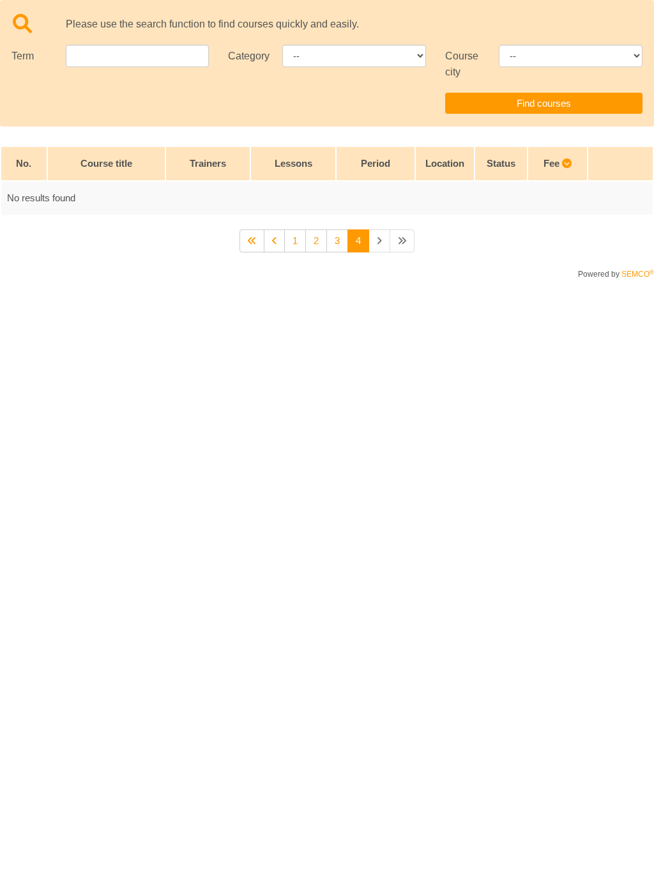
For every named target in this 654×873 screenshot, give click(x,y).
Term (22, 55)
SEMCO (637, 274)
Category (245, 55)
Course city (461, 63)
